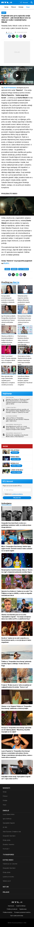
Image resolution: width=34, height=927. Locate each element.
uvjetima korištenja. (17, 494)
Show (5, 446)
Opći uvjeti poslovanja (16, 915)
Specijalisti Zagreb (9, 823)
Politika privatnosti (12, 909)
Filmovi (13, 7)
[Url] (24, 36)
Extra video (8, 860)
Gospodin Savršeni (9, 836)
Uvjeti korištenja (20, 906)
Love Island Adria (8, 814)
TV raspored (8, 855)
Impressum (11, 906)
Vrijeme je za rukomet (10, 864)
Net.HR (6, 887)
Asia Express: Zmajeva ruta (12, 831)
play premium (23, 269)
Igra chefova (7, 819)
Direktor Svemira (8, 844)
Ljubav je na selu (8, 877)
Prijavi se (17, 498)
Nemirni (14, 269)
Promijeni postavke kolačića (22, 912)
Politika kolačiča (7, 912)
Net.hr (16, 282)
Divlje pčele (6, 840)
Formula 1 (6, 849)
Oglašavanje (23, 909)
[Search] (32, 2)
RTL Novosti (8, 481)
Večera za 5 (7, 881)
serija (7, 269)
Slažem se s (14, 494)
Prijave (6, 892)
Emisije (21, 7)
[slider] (17, 81)
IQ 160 (5, 827)
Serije (6, 7)
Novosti (6, 788)
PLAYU (6, 263)
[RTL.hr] (6, 2)
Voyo (28, 7)
